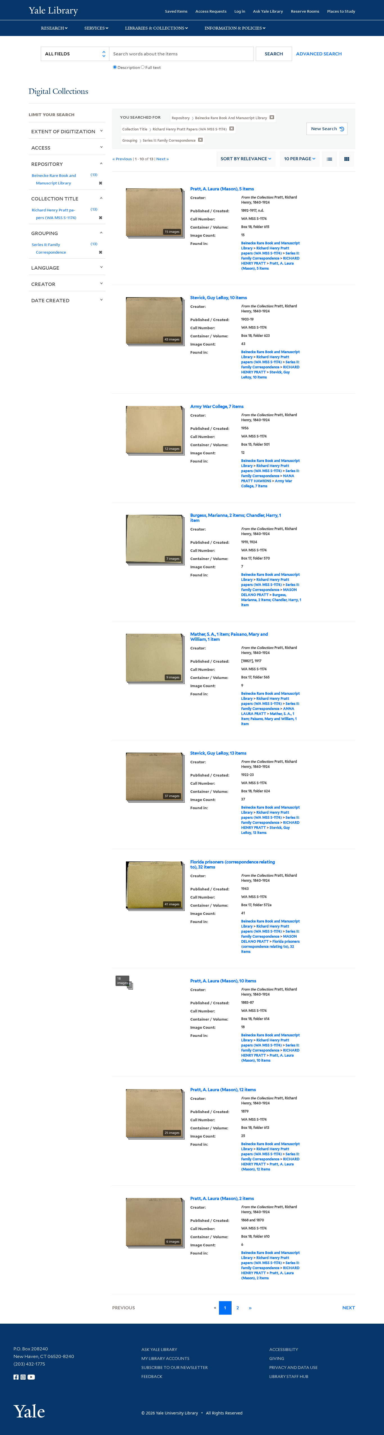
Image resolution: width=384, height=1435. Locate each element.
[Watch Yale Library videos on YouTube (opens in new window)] (31, 1377)
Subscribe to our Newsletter (174, 1367)
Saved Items (176, 11)
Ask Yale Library (268, 11)
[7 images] (154, 538)
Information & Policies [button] (233, 28)
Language (45, 267)
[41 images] (154, 884)
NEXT (348, 1307)
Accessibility (283, 1349)
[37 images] (154, 776)
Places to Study (341, 11)
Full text (153, 67)
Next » (162, 158)
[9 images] (154, 657)
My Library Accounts (165, 1358)
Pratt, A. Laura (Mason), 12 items (223, 1089)
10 (297, 158)
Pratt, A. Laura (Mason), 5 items (222, 188)
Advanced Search (319, 54)
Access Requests (211, 11)
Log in (239, 11)
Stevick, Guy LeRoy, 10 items (218, 297)
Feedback (151, 1376)
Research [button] (52, 28)
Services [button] (94, 28)
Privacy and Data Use (293, 1367)
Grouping (44, 233)
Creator (43, 284)
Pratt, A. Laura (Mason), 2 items (222, 1198)
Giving (276, 1358)
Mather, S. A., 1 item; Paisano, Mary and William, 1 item (229, 637)
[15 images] (154, 211)
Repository (47, 164)
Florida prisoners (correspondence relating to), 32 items (232, 864)
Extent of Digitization (63, 131)
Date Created (50, 300)
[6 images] (154, 1221)
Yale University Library (53, 11)
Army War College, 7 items (217, 406)
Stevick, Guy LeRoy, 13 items (218, 753)
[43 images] (154, 320)
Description (129, 67)
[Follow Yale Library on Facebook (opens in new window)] (16, 1377)
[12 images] (154, 429)
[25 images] (154, 1112)
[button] (274, 54)
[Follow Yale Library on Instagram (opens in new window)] (23, 1377)
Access (40, 147)
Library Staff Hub (288, 1376)
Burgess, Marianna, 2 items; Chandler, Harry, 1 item (235, 518)
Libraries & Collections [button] (154, 28)
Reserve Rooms (305, 11)
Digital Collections (58, 91)
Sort (244, 158)
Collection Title (54, 198)
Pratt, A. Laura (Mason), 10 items (223, 980)
